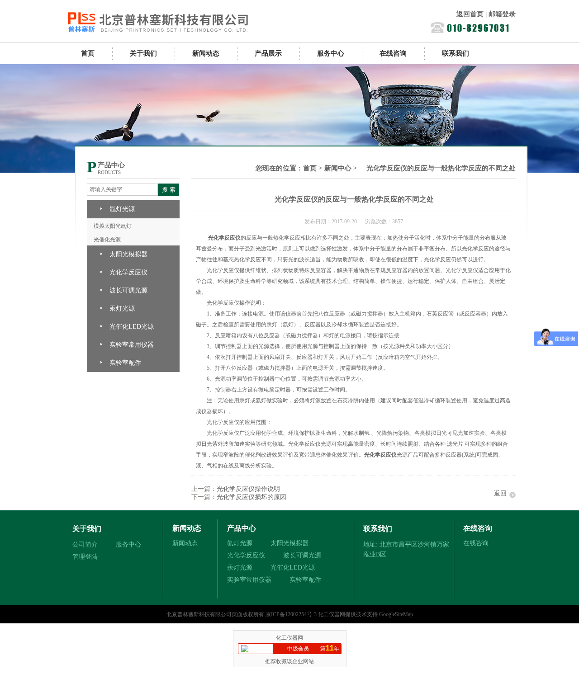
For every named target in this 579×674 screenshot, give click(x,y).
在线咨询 (393, 53)
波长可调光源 (128, 290)
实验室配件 (125, 362)
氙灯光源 (122, 209)
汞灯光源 (122, 308)
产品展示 (268, 53)
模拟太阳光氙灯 (113, 226)
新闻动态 (205, 53)
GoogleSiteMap (396, 614)
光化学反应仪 (128, 272)
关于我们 (143, 53)
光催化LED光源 (131, 326)
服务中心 (330, 53)
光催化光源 (107, 239)
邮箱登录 (502, 14)
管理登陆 (85, 556)
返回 (500, 493)
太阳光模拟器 (128, 254)
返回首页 (470, 14)
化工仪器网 (331, 614)
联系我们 (455, 53)
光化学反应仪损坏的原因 (251, 497)
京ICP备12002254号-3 (291, 614)
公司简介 (85, 544)
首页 (88, 53)
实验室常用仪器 (131, 344)
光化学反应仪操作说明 (248, 488)
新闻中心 (337, 168)
